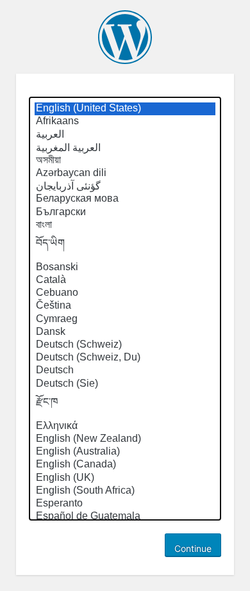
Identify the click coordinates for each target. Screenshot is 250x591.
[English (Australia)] (125, 452)
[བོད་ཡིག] (125, 246)
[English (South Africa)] (125, 491)
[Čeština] (125, 306)
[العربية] (125, 134)
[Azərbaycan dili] (125, 173)
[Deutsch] (125, 370)
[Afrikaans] (125, 121)
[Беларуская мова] (125, 199)
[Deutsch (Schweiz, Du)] (125, 358)
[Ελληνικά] (125, 426)
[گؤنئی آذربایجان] (125, 186)
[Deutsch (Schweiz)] (125, 345)
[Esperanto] (125, 504)
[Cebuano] (125, 293)
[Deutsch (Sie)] (125, 384)
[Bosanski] (125, 267)
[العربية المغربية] (125, 148)
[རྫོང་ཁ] (125, 405)
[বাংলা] (125, 225)
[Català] (125, 280)
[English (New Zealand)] (125, 439)
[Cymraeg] (125, 319)
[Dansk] (125, 332)
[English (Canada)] (125, 464)
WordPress (125, 37)
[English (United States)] (125, 108)
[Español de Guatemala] (125, 516)
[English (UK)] (125, 478)
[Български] (125, 212)
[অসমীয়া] (125, 160)
